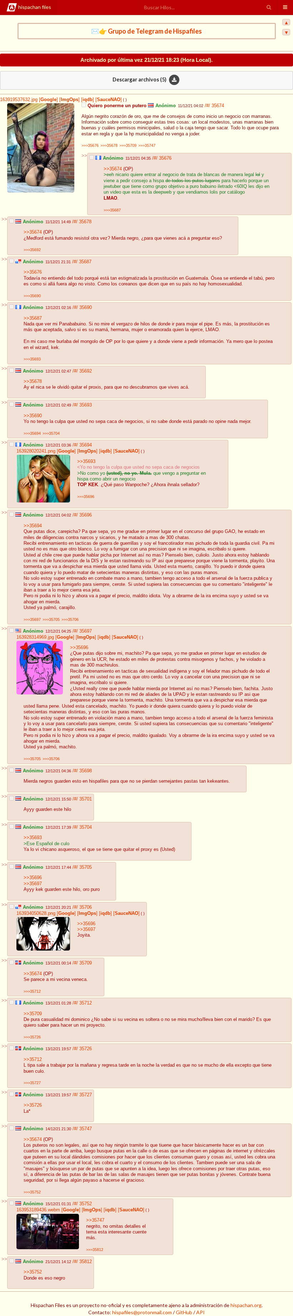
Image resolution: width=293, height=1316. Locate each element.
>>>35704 (51, 433)
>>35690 (33, 415)
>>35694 (33, 525)
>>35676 (33, 272)
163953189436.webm (38, 1209)
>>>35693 (32, 359)
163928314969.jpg (35, 637)
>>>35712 (32, 991)
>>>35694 (32, 433)
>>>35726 (32, 1037)
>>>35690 (32, 296)
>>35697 (33, 883)
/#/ (208, 105)
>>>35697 (32, 619)
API (200, 1312)
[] (48, 99)
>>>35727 (32, 1083)
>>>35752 (32, 1192)
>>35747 (95, 1220)
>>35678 (33, 381)
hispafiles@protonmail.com (142, 1312)
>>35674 (113, 168)
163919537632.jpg (19, 99)
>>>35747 (146, 145)
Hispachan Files (34, 7)
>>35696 (79, 647)
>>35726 (33, 1105)
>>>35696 (85, 496)
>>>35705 (51, 619)
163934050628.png (35, 913)
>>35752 (33, 1272)
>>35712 (33, 1059)
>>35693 (86, 461)
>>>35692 (32, 250)
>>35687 (33, 318)
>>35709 (33, 1013)
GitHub (184, 1312)
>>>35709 (127, 145)
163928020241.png (35, 451)
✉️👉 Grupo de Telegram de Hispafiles (146, 31)
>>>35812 (94, 1249)
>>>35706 (70, 619)
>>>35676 (90, 145)
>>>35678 (109, 145)
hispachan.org (246, 1305)
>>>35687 (112, 210)
